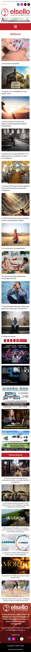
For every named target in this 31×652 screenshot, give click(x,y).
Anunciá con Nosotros (15, 649)
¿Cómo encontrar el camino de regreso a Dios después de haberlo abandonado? (14, 124)
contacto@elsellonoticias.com (13, 628)
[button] (15, 26)
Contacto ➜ (21, 630)
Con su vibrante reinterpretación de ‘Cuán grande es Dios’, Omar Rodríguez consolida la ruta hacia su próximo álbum (15, 505)
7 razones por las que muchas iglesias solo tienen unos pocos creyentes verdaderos (15, 188)
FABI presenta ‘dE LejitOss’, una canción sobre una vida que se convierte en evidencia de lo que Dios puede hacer (15, 529)
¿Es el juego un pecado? (10, 64)
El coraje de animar (8, 336)
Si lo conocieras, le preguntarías (13, 248)
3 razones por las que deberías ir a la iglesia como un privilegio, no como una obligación (14, 156)
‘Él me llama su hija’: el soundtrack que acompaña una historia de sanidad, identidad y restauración (16, 480)
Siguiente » (23, 340)
